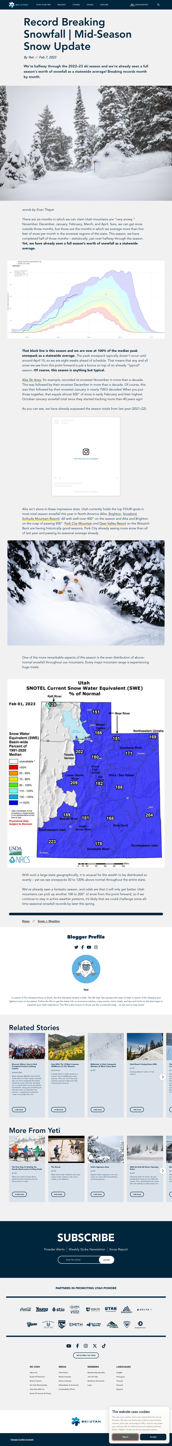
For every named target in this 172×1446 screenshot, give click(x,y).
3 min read (19, 1110)
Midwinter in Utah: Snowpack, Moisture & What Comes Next (103, 1065)
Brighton (115, 514)
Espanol (119, 1389)
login (90, 1385)
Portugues (120, 1377)
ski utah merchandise (38, 1385)
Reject (125, 1437)
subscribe (106, 1260)
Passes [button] (90, 5)
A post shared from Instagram (86, 492)
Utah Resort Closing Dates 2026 (143, 1064)
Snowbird (129, 514)
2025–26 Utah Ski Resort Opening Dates (144, 1168)
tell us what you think (86, 1355)
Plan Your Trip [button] (43, 5)
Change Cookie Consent (22, 1439)
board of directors (37, 1377)
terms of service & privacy (40, 1393)
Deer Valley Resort (112, 523)
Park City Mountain (78, 523)
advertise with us (37, 1389)
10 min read (58, 1110)
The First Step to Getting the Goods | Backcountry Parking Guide (27, 1168)
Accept (153, 1437)
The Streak (55, 1167)
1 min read (137, 1110)
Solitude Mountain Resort (40, 519)
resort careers (36, 1381)
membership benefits (96, 1372)
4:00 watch (58, 1194)
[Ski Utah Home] (18, 4)
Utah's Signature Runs (100, 1167)
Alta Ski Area (31, 380)
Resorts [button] (62, 5)
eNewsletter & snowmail (68, 1385)
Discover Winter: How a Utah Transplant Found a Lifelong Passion (24, 1066)
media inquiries (65, 1377)
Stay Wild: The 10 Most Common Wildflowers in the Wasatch (65, 1065)
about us (33, 1372)
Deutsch (119, 1385)
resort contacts (65, 1381)
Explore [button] (104, 5)
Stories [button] (76, 5)
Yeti (86, 990)
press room (63, 1372)
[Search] (158, 4)
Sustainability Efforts (67, 1389)
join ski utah (93, 1377)
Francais (119, 1381)
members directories (96, 1381)
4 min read (97, 1110)
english (119, 1372)
